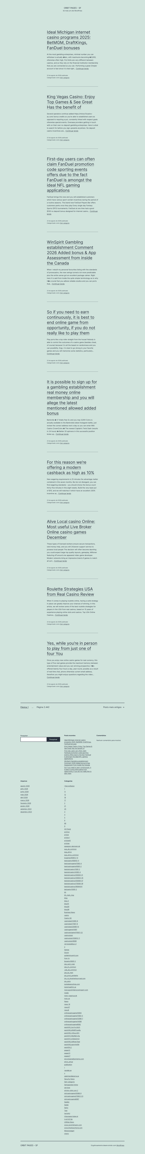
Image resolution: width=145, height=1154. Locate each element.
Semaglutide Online (71, 1085)
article (66, 835)
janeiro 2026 (24, 806)
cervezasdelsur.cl (70, 944)
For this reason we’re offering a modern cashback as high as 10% (70, 467)
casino (66, 915)
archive (66, 832)
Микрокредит (69, 1131)
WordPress (120, 1145)
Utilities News (69, 1122)
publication (68, 1065)
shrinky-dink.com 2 (71, 1090)
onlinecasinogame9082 (72, 1024)
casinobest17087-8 (71, 924)
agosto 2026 (25, 786)
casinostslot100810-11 (72, 938)
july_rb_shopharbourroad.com (74, 978)
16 (65, 797)
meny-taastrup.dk (70, 996)
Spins (66, 1108)
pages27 (67, 1056)
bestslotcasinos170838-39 (73, 884)
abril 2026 (24, 797)
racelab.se (67, 1070)
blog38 (66, 909)
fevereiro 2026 (25, 803)
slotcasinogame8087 (71, 1099)
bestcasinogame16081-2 (73, 866)
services (67, 1088)
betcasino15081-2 (70, 889)
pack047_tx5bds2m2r (72, 1039)
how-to (67, 958)
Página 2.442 (43, 707)
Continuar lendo (82, 69)
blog (65, 898)
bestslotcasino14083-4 (72, 872)
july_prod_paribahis (71, 975)
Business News (69, 912)
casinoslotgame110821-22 (73, 932)
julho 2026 (24, 789)
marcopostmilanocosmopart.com (76, 990)
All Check (67, 829)
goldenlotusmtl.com (71, 955)
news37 (67, 1007)
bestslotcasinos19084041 (73, 886)
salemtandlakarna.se (71, 1076)
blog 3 (66, 901)
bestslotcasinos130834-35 (73, 878)
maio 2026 (24, 795)
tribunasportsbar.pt (71, 1116)
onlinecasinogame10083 (72, 1013)
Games (66, 950)
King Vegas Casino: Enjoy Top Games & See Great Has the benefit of (71, 102)
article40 (67, 840)
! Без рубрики (69, 786)
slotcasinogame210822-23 (73, 1096)
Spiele (66, 1105)
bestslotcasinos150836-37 (73, 881)
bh (65, 892)
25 (65, 809)
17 (65, 800)
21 (65, 806)
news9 (66, 1010)
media (66, 993)
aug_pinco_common (71, 855)
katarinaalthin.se (70, 987)
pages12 (67, 1050)
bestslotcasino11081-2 (72, 869)
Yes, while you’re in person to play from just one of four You (72, 648)
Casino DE (68, 918)
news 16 (67, 1004)
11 (65, 792)
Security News (69, 1079)
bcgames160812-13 (71, 858)
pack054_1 (68, 1047)
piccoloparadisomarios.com (74, 1059)
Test (65, 1110)
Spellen (66, 1102)
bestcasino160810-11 (71, 861)
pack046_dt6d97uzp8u (72, 1030)
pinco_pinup (68, 1062)
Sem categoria (64, 77)
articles (66, 843)
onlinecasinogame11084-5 (73, 1016)
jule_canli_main (69, 964)
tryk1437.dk (68, 1119)
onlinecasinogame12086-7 (73, 1019)
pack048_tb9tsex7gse (72, 1042)
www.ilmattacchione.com (73, 1128)
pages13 (67, 1053)
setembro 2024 (25, 809)
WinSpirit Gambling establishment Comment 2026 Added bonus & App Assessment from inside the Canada (71, 253)
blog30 (66, 907)
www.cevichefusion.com (73, 1125)
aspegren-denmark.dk (72, 846)
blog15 (66, 904)
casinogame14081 (70, 929)
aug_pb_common (70, 849)
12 (65, 795)
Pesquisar (24, 736)
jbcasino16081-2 (70, 961)
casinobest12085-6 (71, 921)
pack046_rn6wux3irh (71, 1033)
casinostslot (68, 935)
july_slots (67, 981)
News (66, 1001)
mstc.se (67, 998)
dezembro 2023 (26, 812)
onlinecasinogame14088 (73, 1021)
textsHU (67, 1113)
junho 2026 (24, 792)
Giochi (66, 953)
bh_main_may (69, 895)
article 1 (67, 838)
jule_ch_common (70, 967)
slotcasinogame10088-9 (72, 1093)
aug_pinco (68, 852)
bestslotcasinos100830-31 (73, 875)
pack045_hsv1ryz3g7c (72, 1027)
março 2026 (24, 800)
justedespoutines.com (72, 984)
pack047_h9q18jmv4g (72, 1036)
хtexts (66, 1134)
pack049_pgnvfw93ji (71, 1044)
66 (65, 823)
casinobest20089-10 (71, 927)
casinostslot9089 (70, 941)
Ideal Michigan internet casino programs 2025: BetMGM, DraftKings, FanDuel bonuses (77, 742)
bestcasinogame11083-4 (73, 863)
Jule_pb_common (70, 970)
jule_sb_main (68, 973)
